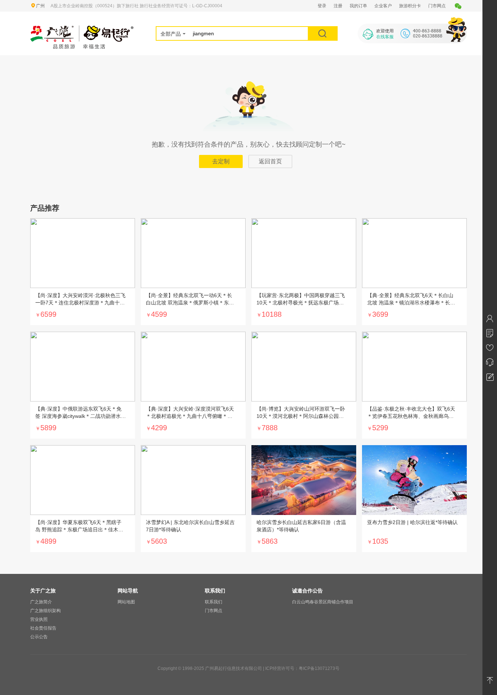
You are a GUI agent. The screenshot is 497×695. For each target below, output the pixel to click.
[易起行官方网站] (82, 30)
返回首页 (270, 161)
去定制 (221, 161)
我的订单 (358, 5)
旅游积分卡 (410, 5)
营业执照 (39, 619)
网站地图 (126, 601)
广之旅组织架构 (45, 610)
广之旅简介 (41, 601)
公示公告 (39, 636)
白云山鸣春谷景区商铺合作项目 (322, 601)
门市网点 (437, 5)
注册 (338, 5)
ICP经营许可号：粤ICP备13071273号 (302, 668)
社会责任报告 (43, 628)
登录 (322, 5)
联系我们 (213, 601)
